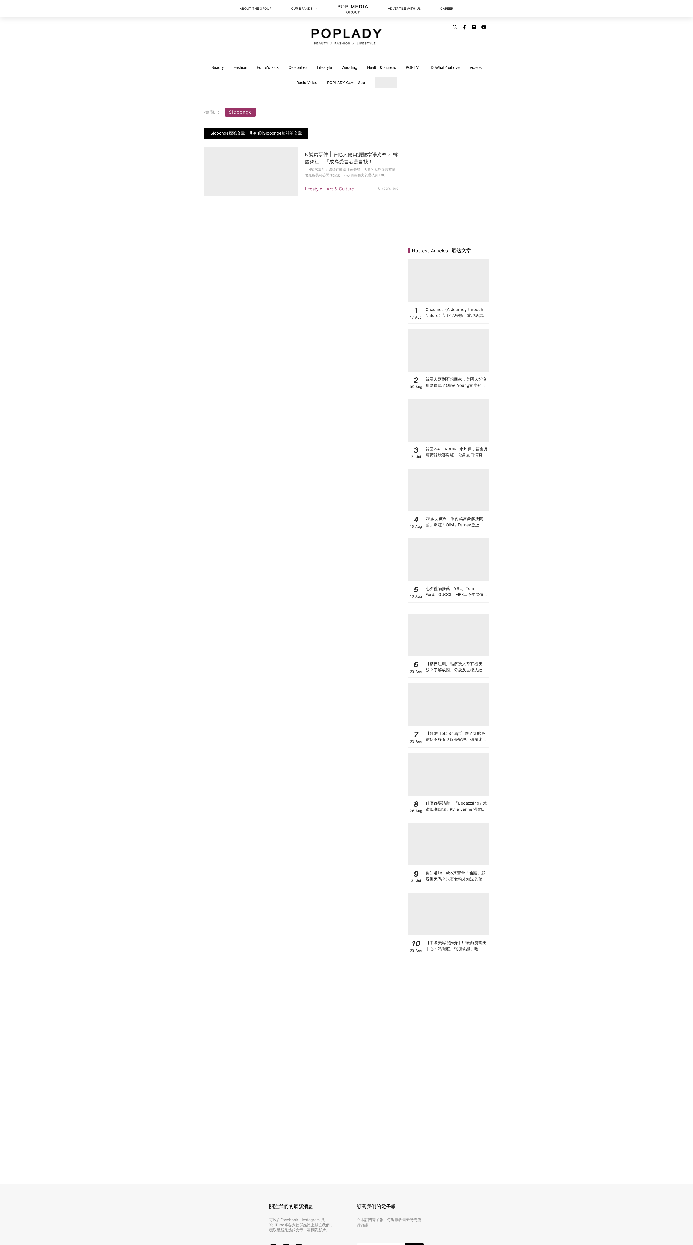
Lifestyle (324, 67)
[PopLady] (347, 36)
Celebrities (298, 67)
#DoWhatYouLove (444, 67)
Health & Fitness (381, 67)
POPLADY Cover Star (346, 82)
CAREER (446, 9)
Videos (476, 67)
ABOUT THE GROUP (256, 9)
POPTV (412, 67)
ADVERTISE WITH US (404, 9)
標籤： (213, 112)
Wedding (349, 67)
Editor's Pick (268, 67)
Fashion (240, 67)
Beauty (217, 67)
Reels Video (306, 82)
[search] (454, 27)
